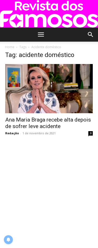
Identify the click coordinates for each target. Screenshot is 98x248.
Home (9, 47)
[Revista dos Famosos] (49, 14)
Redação (12, 133)
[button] (41, 35)
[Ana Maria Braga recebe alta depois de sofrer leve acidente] (49, 88)
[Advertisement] (49, 192)
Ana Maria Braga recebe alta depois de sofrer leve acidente (48, 123)
